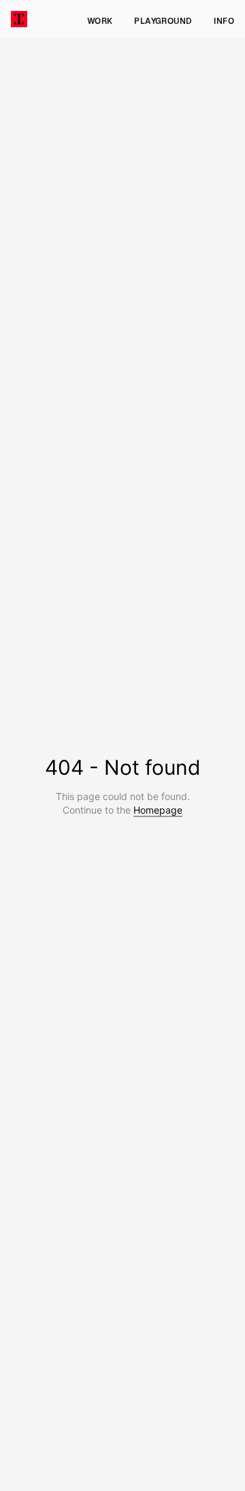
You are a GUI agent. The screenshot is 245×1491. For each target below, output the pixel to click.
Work (100, 21)
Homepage (157, 810)
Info (224, 21)
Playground (163, 21)
